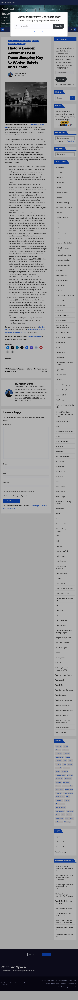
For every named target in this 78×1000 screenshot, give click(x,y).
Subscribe (58, 26)
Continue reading (39, 32)
